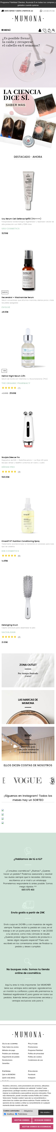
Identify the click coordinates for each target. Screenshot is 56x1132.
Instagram (31, 1078)
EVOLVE (6, 307)
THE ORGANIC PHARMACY (16, 383)
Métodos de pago (8, 1050)
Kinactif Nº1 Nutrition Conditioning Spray (21, 541)
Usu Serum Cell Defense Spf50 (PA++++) (21, 219)
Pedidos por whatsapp (10, 1054)
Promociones (33, 1047)
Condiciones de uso (35, 1060)
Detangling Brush (10, 625)
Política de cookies (35, 1057)
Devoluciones (7, 1060)
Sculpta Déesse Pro (11, 457)
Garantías (5, 1063)
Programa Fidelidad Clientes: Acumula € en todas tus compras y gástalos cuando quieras (28, 3)
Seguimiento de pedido (10, 1057)
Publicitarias (22, 1114)
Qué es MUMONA (8, 1074)
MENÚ (7, 30)
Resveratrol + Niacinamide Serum (18, 297)
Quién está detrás (8, 1078)
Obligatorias (28, 1111)
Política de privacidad (36, 1054)
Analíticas (10, 1114)
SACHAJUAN (8, 632)
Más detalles (45, 1112)
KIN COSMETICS (10, 551)
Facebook (31, 1074)
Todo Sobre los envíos (10, 1047)
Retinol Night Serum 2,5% (13, 376)
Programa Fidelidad (35, 1050)
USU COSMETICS (11, 229)
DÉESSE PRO (8, 467)
